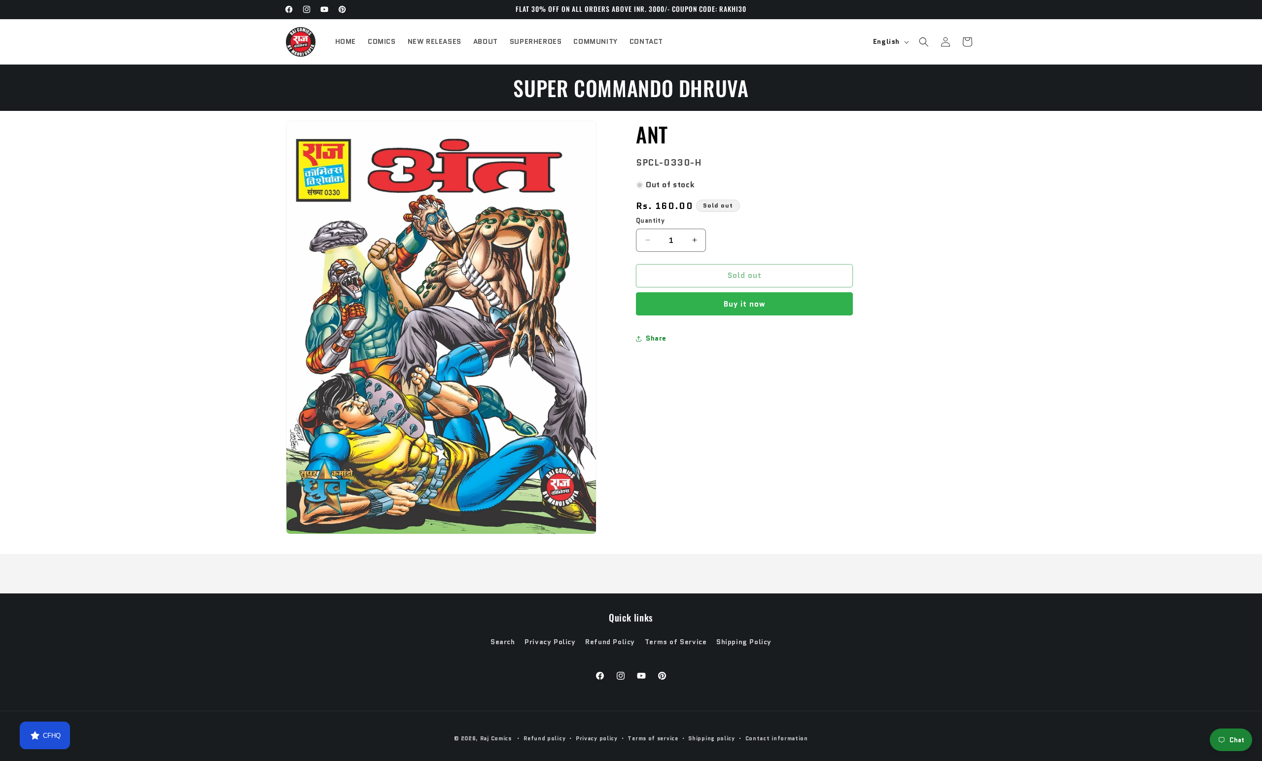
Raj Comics (496, 738)
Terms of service (653, 738)
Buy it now (745, 304)
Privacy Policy (550, 642)
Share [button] (656, 338)
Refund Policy (610, 642)
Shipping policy (711, 738)
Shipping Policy (743, 642)
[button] (924, 42)
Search (503, 642)
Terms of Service (676, 642)
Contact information (776, 738)
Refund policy (544, 738)
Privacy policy (597, 738)
